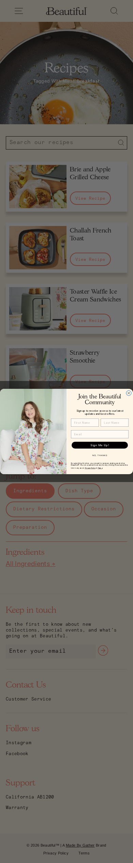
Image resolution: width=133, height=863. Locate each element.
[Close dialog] (128, 393)
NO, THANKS (99, 455)
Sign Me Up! (99, 445)
